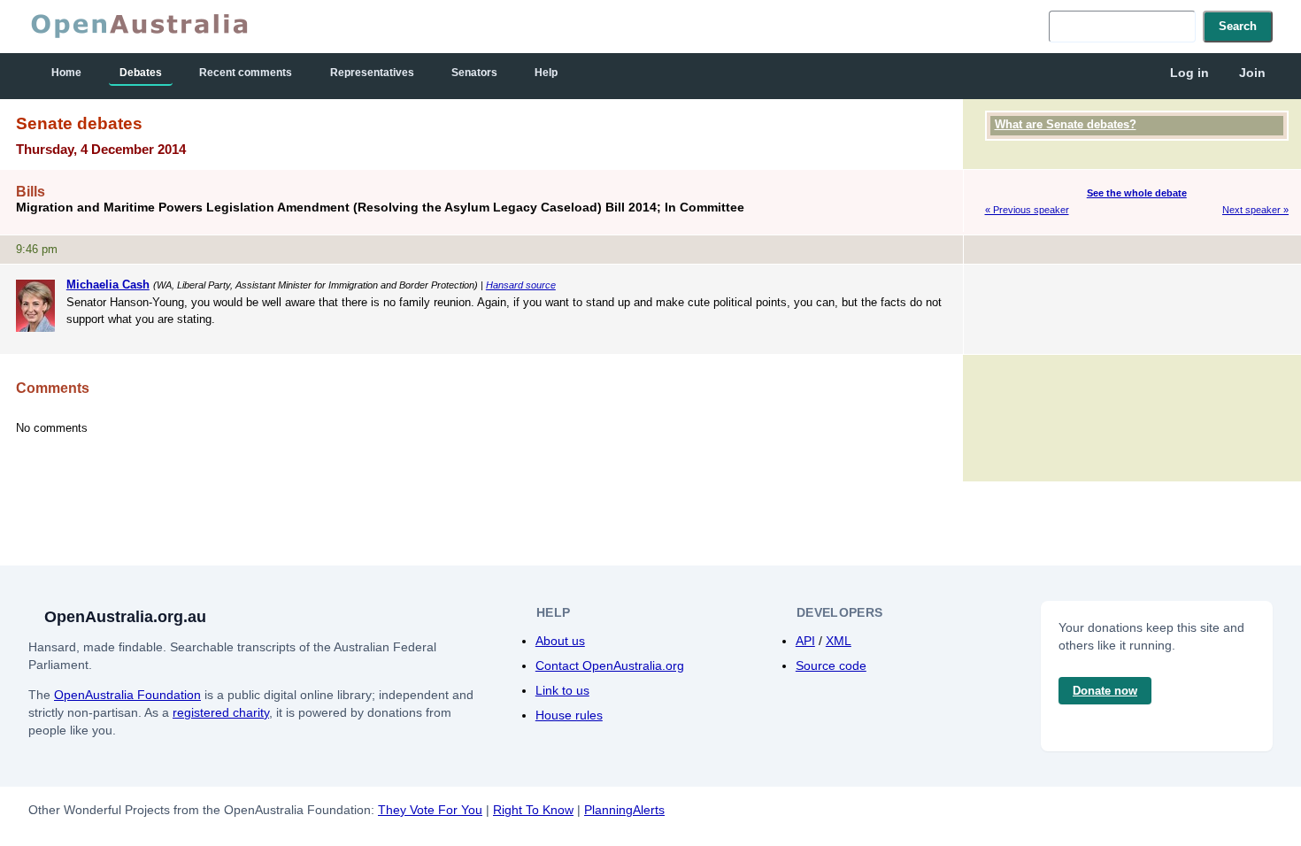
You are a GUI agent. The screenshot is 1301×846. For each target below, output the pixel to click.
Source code (831, 665)
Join (1252, 72)
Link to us (562, 690)
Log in (1189, 72)
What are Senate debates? (1065, 124)
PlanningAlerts (624, 810)
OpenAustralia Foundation (127, 695)
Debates (140, 72)
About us (560, 641)
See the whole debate (1137, 193)
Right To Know (533, 810)
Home (66, 72)
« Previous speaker (1027, 209)
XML (838, 641)
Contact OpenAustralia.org (609, 665)
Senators (474, 72)
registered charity (221, 712)
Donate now (1105, 690)
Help (546, 72)
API (805, 641)
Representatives (372, 72)
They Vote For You (430, 810)
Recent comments (245, 72)
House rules (569, 715)
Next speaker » (1255, 209)
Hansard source (521, 285)
